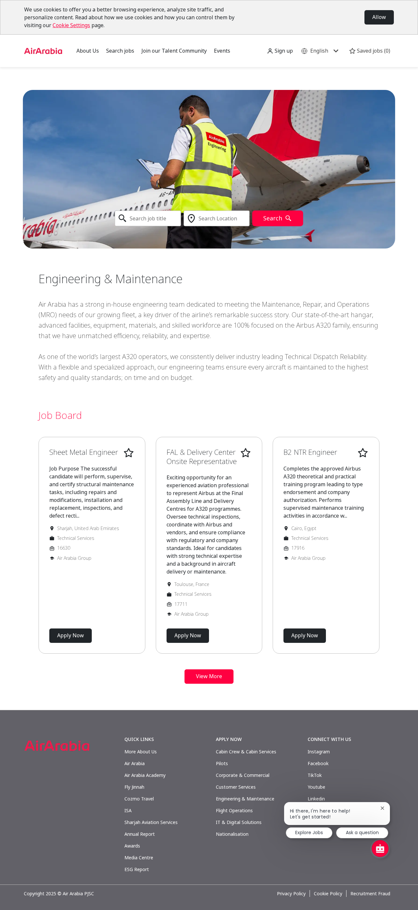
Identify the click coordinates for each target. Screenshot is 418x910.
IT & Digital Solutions (239, 822)
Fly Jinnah (134, 787)
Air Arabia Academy (145, 775)
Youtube (316, 787)
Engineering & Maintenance (245, 799)
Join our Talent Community (174, 50)
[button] (279, 51)
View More (209, 676)
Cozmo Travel (139, 799)
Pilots (222, 763)
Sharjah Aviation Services (151, 822)
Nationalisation (232, 834)
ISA (128, 810)
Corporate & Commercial (242, 775)
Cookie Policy (328, 894)
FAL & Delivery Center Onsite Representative (202, 457)
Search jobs (120, 50)
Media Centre (138, 857)
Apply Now (70, 635)
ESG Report (136, 869)
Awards (132, 846)
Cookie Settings (71, 25)
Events (222, 50)
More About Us (140, 751)
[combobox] (148, 218)
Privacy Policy (291, 894)
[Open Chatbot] (380, 848)
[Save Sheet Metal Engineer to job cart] (129, 453)
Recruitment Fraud (370, 894)
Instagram (319, 751)
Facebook (318, 763)
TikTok (315, 775)
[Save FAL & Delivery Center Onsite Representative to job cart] (245, 453)
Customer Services (236, 787)
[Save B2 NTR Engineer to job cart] (363, 453)
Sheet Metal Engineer (83, 452)
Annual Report (139, 834)
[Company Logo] (43, 50)
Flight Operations (234, 810)
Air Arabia (134, 763)
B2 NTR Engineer (310, 452)
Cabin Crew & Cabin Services (246, 751)
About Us (87, 50)
